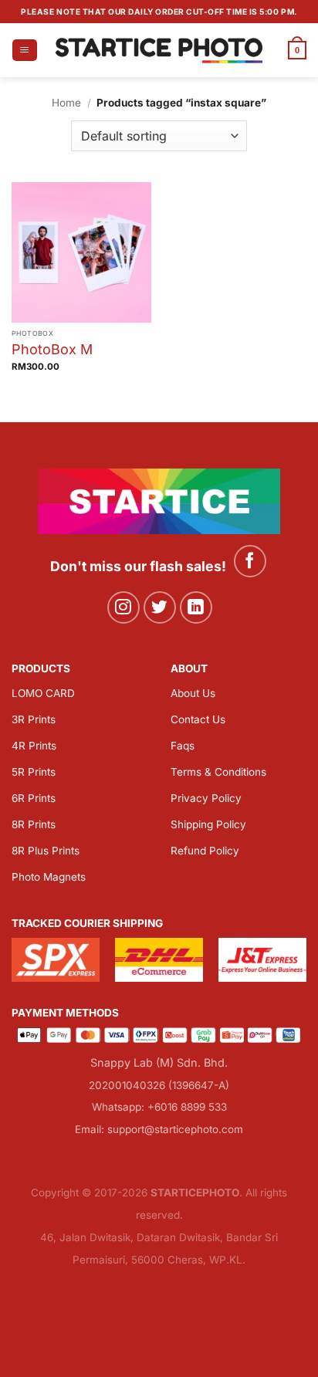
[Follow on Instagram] (123, 607)
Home (66, 102)
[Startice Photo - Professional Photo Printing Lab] (159, 49)
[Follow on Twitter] (160, 607)
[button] (24, 50)
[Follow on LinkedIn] (196, 607)
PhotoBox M (52, 349)
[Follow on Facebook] (250, 561)
